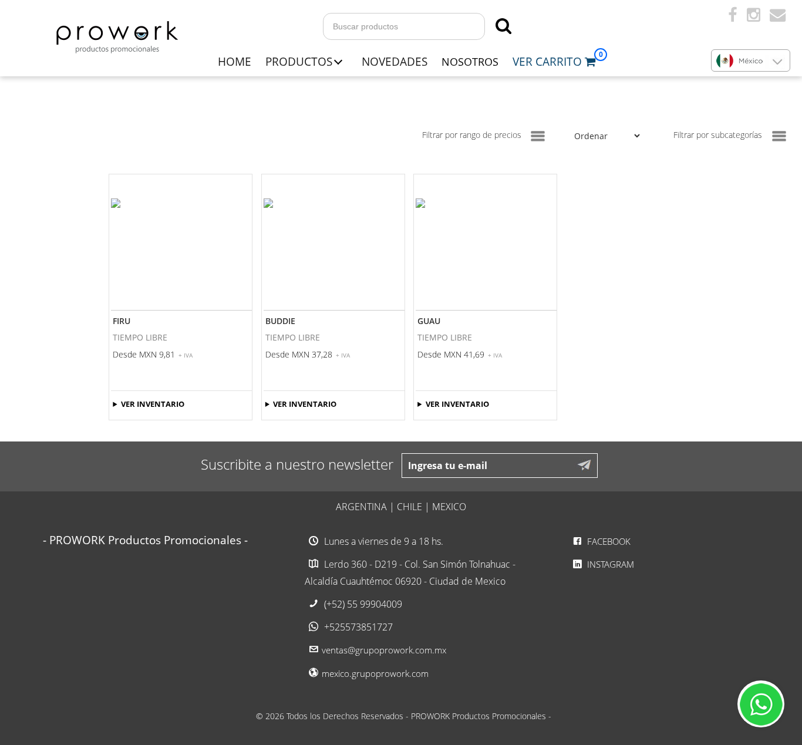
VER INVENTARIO (152, 404)
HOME (234, 61)
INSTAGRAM (609, 564)
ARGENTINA (361, 506)
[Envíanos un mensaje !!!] (760, 703)
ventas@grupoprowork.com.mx (384, 650)
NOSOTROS (470, 62)
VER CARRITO (549, 61)
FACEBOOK (608, 541)
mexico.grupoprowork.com (375, 673)
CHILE (409, 506)
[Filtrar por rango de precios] (538, 136)
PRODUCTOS (298, 61)
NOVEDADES (394, 61)
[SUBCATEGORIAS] (779, 136)
